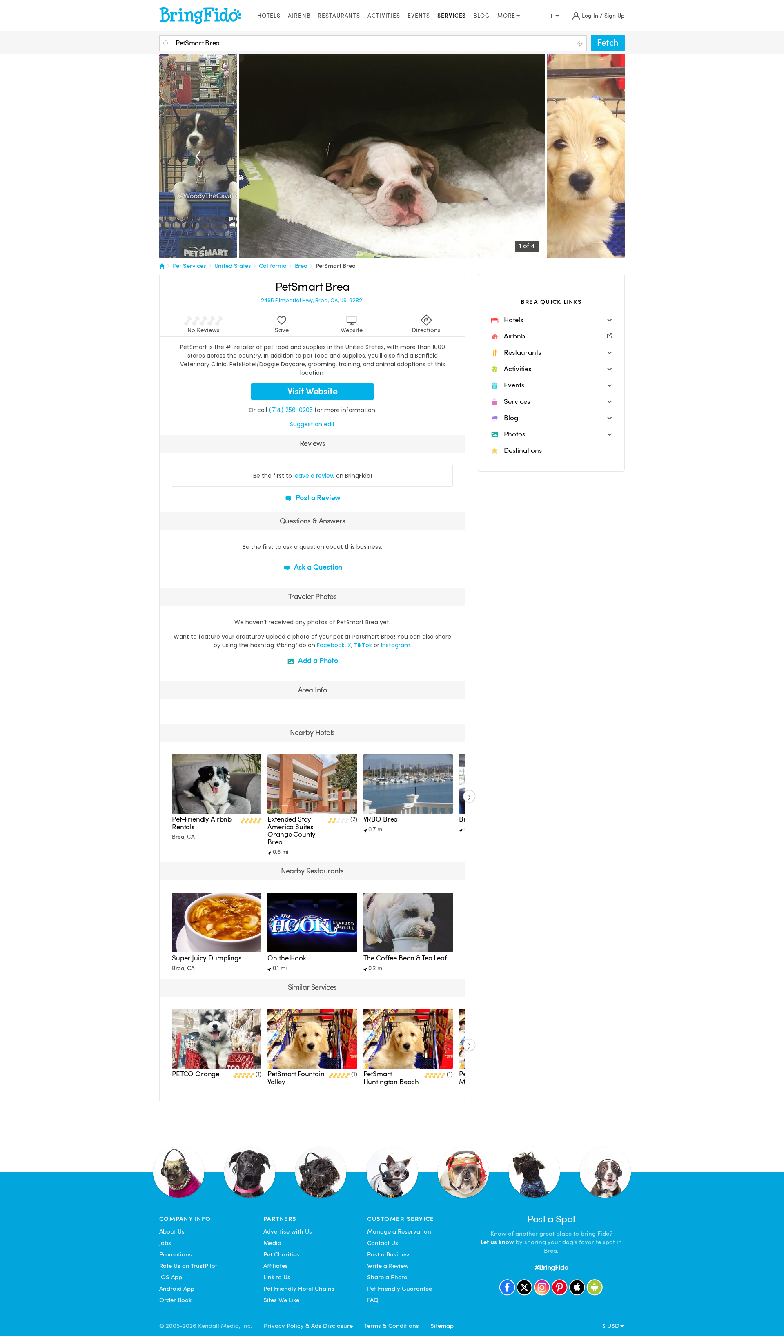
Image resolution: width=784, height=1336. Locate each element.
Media (272, 1243)
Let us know (497, 1242)
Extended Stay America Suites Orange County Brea (291, 830)
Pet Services (189, 266)
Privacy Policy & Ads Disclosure (308, 1326)
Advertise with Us (287, 1231)
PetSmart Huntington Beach (391, 1078)
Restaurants (339, 15)
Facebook (331, 645)
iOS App (170, 1277)
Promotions (175, 1254)
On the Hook (286, 958)
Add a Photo (317, 660)
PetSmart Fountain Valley (295, 1078)
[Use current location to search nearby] (581, 43)
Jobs (165, 1243)
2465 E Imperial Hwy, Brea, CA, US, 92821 (312, 300)
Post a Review (317, 497)
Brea (301, 266)
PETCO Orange (195, 1074)
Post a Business (389, 1254)
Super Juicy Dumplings (206, 958)
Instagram (395, 645)
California (273, 266)
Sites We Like (281, 1300)
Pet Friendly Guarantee (399, 1289)
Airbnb (299, 15)
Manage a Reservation (399, 1231)
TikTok (363, 645)
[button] (551, 320)
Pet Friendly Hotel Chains (298, 1289)
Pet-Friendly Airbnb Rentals (202, 823)
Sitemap (442, 1326)
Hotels (269, 15)
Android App (176, 1289)
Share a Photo (387, 1277)
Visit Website (312, 391)
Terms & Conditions (391, 1326)
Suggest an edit (312, 424)
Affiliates (275, 1266)
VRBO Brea (380, 819)
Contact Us (382, 1243)
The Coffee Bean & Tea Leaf (405, 958)
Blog (481, 15)
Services (451, 15)
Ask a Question (317, 567)
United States (232, 266)
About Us (172, 1231)
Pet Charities (281, 1254)
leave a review (314, 476)
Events (419, 15)
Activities (384, 15)
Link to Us (276, 1277)
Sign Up (614, 15)
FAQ (373, 1300)
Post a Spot (551, 1219)
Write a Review (388, 1266)
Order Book (175, 1300)
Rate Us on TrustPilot (188, 1266)
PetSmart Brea (336, 266)
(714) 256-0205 (291, 410)
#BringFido (551, 1267)
